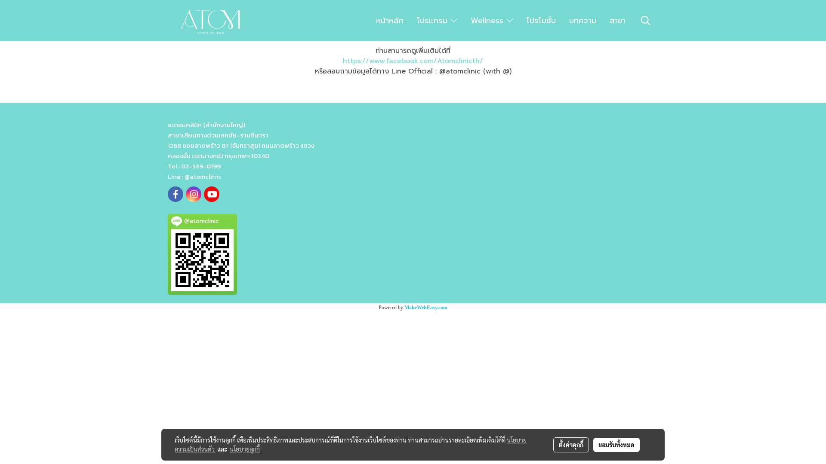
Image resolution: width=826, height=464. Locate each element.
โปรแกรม (433, 21)
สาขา (618, 21)
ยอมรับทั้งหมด (616, 445)
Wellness (488, 21)
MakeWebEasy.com (425, 308)
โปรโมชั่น (541, 21)
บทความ (582, 21)
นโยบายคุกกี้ (245, 449)
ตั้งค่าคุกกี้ (571, 445)
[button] (645, 20)
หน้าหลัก (390, 21)
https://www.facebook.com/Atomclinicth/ (413, 61)
